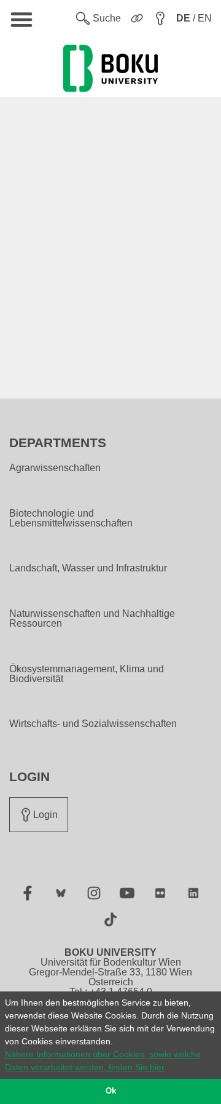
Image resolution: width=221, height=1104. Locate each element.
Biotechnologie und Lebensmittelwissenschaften (71, 518)
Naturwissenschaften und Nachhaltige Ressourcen (92, 619)
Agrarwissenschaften (55, 468)
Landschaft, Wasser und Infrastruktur (88, 568)
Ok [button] (111, 1091)
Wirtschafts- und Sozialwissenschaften (93, 724)
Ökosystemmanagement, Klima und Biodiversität (86, 674)
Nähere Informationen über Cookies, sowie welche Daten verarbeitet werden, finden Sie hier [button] (103, 1060)
